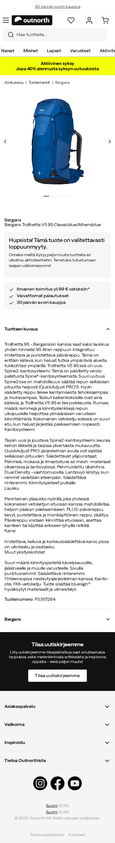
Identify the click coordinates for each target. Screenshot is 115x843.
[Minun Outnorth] (89, 20)
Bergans (62, 82)
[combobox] (55, 34)
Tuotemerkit (39, 82)
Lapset (54, 50)
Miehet (30, 50)
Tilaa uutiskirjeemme (57, 675)
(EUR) (57, 805)
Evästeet (77, 834)
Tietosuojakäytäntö (47, 834)
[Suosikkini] (71, 20)
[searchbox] (60, 34)
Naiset (8, 50)
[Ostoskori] (105, 20)
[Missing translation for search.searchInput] (8, 34)
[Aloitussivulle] (32, 20)
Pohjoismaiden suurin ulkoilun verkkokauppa (57, 11)
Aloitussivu (13, 82)
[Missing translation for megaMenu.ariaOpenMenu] (6, 20)
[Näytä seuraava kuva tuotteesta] (109, 141)
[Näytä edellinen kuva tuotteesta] (5, 141)
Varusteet (80, 50)
